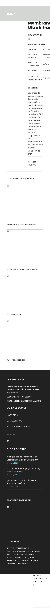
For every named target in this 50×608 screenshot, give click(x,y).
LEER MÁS (23, 563)
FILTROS (32, 165)
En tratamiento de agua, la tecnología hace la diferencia (24, 470)
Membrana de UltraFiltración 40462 (21, 224)
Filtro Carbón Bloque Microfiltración (22, 269)
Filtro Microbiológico (16, 360)
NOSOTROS (12, 415)
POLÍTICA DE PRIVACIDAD (19, 426)
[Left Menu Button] (2, 3)
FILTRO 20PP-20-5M (14, 315)
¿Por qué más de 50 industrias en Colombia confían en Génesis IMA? (23, 458)
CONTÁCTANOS (14, 421)
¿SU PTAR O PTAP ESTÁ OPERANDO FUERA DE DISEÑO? (23, 482)
